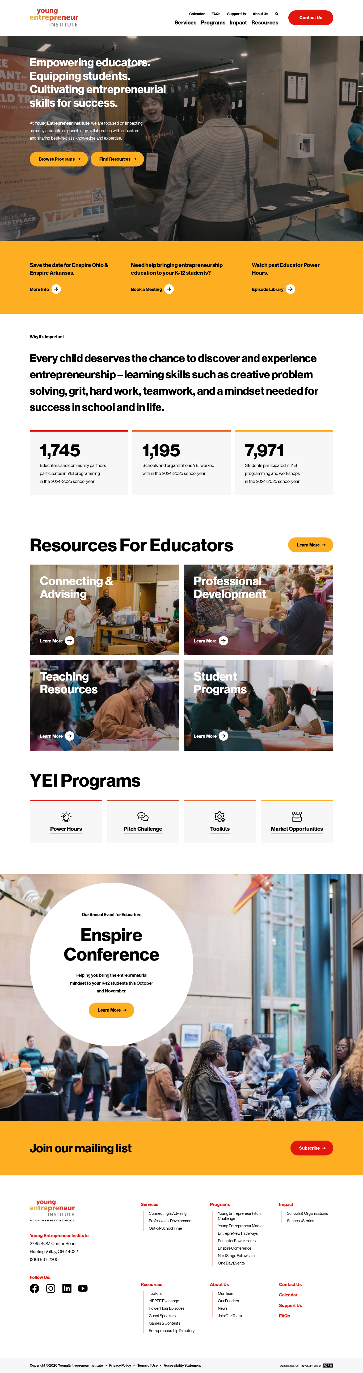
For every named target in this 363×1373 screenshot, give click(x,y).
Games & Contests (164, 1323)
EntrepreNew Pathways (238, 1233)
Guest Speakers (162, 1315)
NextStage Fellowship (236, 1255)
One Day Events (231, 1263)
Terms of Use (147, 1365)
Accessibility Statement (182, 1365)
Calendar (197, 13)
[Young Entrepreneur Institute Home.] (54, 17)
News (222, 1308)
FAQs (216, 13)
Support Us (236, 13)
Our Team (226, 1293)
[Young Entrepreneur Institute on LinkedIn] (67, 1288)
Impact (238, 22)
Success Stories (300, 1220)
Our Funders (228, 1300)
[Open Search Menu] (277, 14)
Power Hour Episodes (166, 1308)
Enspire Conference (234, 1248)
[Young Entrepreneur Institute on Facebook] (34, 1288)
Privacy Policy (120, 1365)
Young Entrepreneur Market (241, 1225)
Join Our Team (230, 1315)
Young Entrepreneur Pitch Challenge (239, 1216)
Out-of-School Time (165, 1228)
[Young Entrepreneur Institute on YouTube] (83, 1288)
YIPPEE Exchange (164, 1300)
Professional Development (171, 1220)
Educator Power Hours (237, 1240)
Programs (213, 22)
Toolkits (155, 1293)
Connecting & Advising (168, 1213)
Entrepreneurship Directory (172, 1330)
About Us (260, 13)
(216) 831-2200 (44, 1259)
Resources (264, 22)
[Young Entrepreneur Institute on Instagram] (51, 1288)
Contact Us (290, 1284)
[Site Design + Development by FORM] (306, 1365)
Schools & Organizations (307, 1213)
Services (185, 22)
